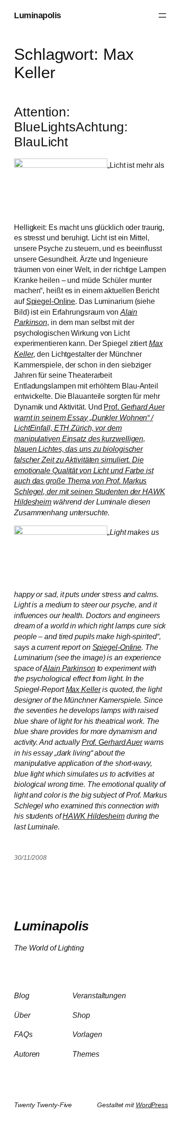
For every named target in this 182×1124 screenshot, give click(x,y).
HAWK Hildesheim (94, 816)
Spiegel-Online (51, 301)
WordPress (152, 1105)
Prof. (89, 449)
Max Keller (83, 689)
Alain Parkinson (69, 668)
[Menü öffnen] (162, 15)
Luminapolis (37, 15)
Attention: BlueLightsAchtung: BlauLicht (71, 127)
